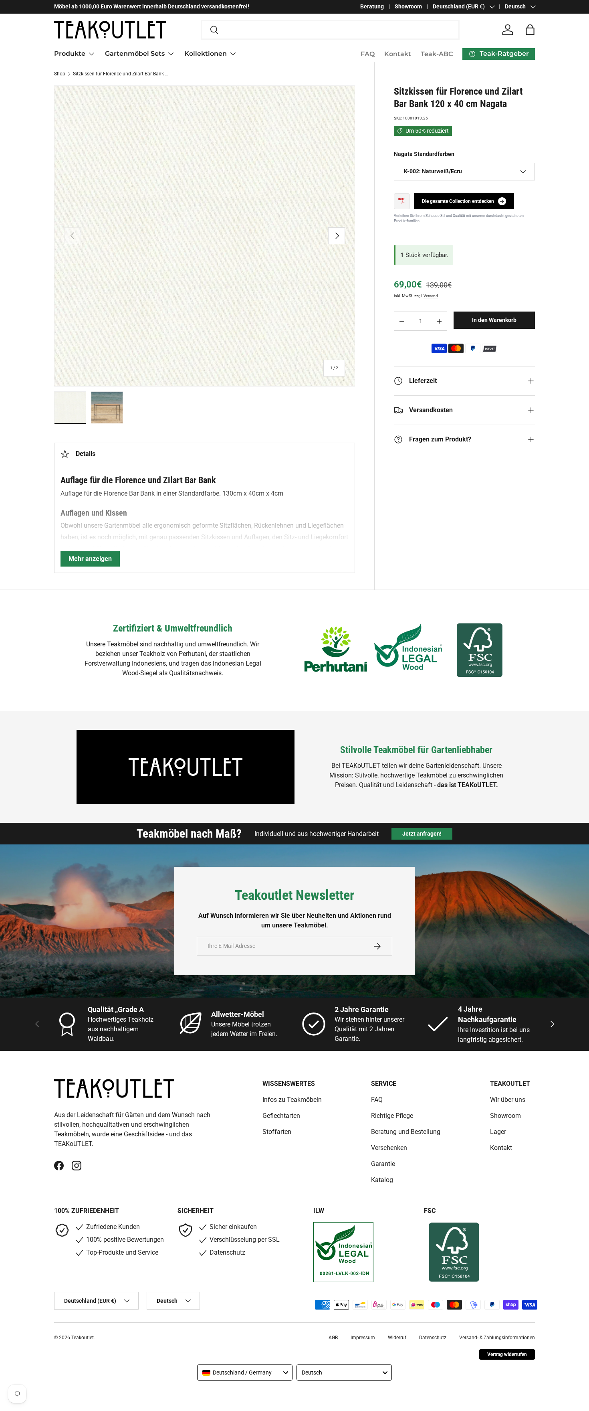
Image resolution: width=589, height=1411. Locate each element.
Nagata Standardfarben (424, 154)
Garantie (383, 1164)
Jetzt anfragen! (422, 833)
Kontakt (397, 54)
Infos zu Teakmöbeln (292, 1099)
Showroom (408, 6)
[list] (204, 236)
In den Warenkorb (494, 320)
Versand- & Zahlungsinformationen (497, 1337)
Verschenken (389, 1148)
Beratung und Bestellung (405, 1132)
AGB (333, 1337)
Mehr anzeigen (90, 559)
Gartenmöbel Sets (135, 53)
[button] (530, 29)
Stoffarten (276, 1132)
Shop (59, 73)
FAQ (368, 54)
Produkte (69, 53)
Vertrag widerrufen (507, 1354)
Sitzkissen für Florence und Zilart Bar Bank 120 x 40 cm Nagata (121, 73)
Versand (431, 296)
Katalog (382, 1180)
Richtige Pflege (392, 1115)
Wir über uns (507, 1099)
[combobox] (330, 30)
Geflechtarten (281, 1115)
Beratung (372, 6)
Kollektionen (205, 53)
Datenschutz (432, 1337)
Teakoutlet (82, 1337)
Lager (498, 1132)
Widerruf (397, 1337)
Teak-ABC (437, 54)
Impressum (363, 1337)
